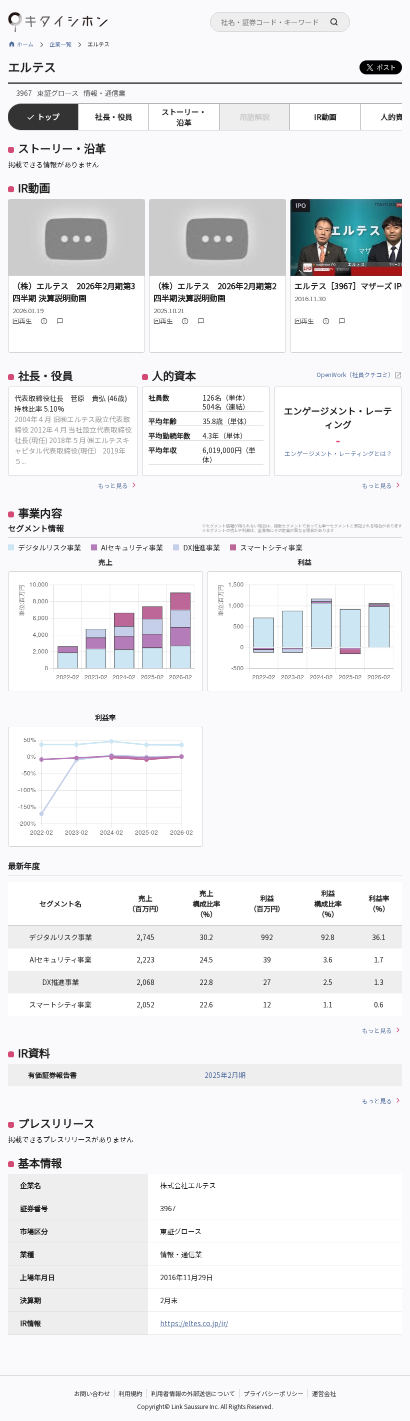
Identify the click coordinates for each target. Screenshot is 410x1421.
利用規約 (130, 1393)
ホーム (25, 44)
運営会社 (324, 1393)
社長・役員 (113, 116)
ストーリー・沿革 (184, 116)
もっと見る (113, 485)
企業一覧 (61, 44)
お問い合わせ (92, 1393)
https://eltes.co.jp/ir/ (194, 1323)
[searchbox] (283, 22)
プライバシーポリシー (274, 1393)
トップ (48, 116)
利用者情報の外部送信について (193, 1393)
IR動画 (325, 116)
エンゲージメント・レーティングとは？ (338, 453)
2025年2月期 (225, 1075)
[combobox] (280, 22)
